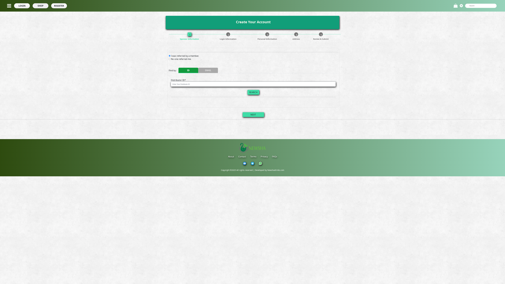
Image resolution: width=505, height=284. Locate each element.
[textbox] (479, 6)
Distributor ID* (178, 80)
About (231, 156)
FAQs (274, 156)
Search (253, 92)
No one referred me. (181, 59)
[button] (22, 5)
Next (253, 114)
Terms (253, 156)
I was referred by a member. (185, 55)
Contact (242, 156)
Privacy (264, 156)
